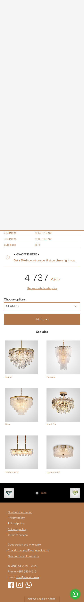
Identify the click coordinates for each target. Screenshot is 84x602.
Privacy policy (16, 517)
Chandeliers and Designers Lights (28, 550)
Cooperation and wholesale (24, 544)
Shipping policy (17, 529)
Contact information (20, 512)
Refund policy (16, 523)
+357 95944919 (26, 571)
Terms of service (18, 535)
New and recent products (23, 556)
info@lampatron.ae (27, 577)
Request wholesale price (42, 288)
